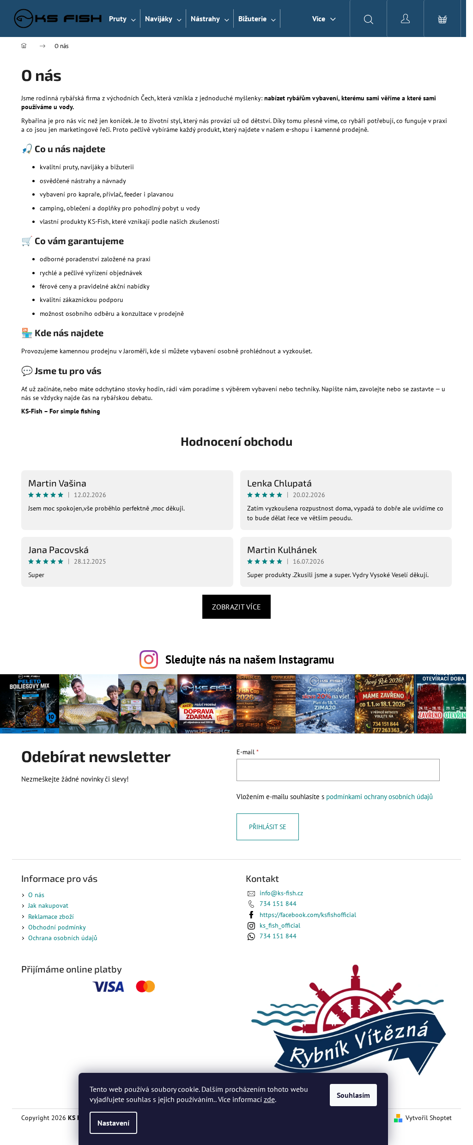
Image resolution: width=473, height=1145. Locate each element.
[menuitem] (122, 18)
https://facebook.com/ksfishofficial (308, 915)
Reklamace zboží (51, 916)
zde (269, 1099)
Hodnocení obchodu (236, 441)
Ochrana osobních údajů (62, 938)
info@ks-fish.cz (281, 893)
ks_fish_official (280, 925)
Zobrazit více (236, 606)
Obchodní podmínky (57, 927)
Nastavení (113, 1122)
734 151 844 (278, 903)
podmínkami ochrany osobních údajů (379, 796)
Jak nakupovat (48, 905)
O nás (36, 895)
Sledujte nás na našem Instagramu (249, 659)
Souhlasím (353, 1095)
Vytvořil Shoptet (429, 1118)
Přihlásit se (267, 827)
